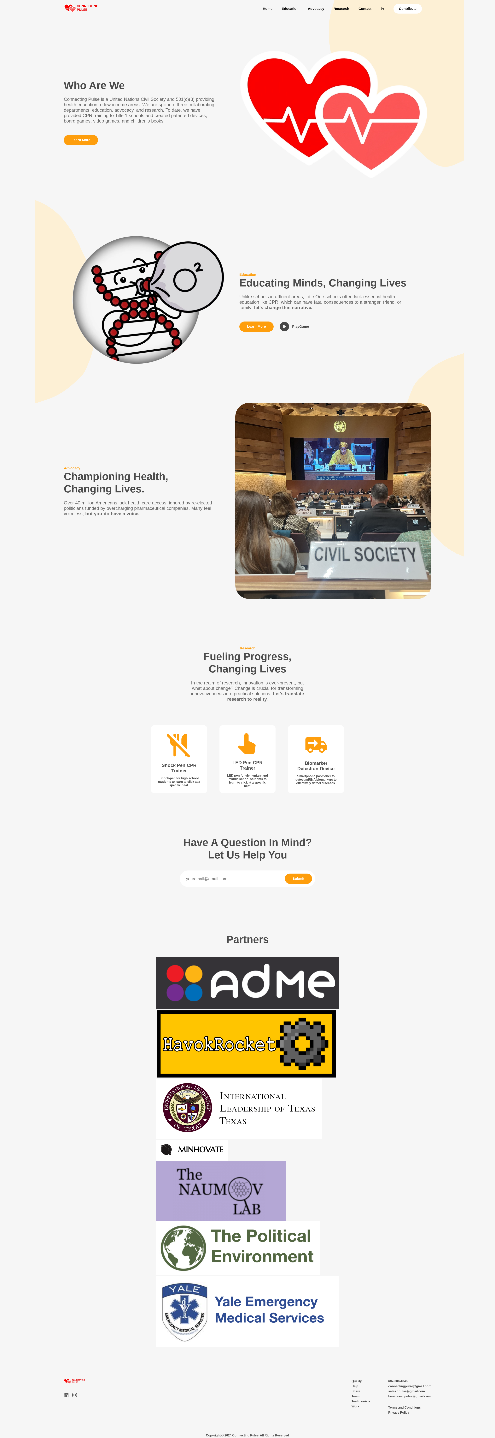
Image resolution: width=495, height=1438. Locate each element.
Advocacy (316, 9)
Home (267, 9)
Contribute (407, 9)
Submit (298, 879)
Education (290, 9)
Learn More (81, 140)
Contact (364, 9)
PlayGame (300, 326)
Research (341, 9)
